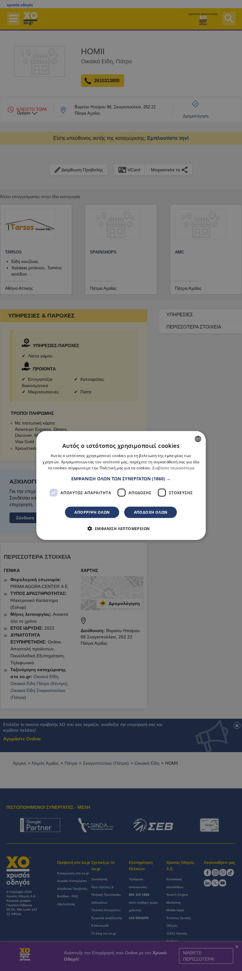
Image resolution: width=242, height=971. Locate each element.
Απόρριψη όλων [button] (92, 512)
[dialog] (121, 485)
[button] (121, 479)
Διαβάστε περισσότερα (173, 468)
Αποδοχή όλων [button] (151, 512)
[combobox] (198, 439)
